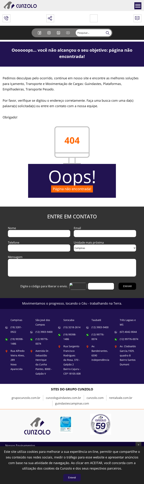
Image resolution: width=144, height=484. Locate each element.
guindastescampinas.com (72, 403)
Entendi (72, 477)
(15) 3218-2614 (71, 327)
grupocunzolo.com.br (26, 398)
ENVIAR (127, 286)
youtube (68, 36)
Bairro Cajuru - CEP (72, 360)
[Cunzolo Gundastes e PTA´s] (20, 9)
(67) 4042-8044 (128, 331)
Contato (137, 17)
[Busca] (108, 32)
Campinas (16, 320)
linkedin (59, 36)
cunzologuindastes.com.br (63, 398)
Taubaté (96, 320)
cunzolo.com (95, 398)
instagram (49, 36)
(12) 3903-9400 (44, 331)
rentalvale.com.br (120, 398)
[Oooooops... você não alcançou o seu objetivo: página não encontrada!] (37, 438)
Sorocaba (68, 320)
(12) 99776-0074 (129, 339)
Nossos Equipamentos (20, 446)
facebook (40, 36)
